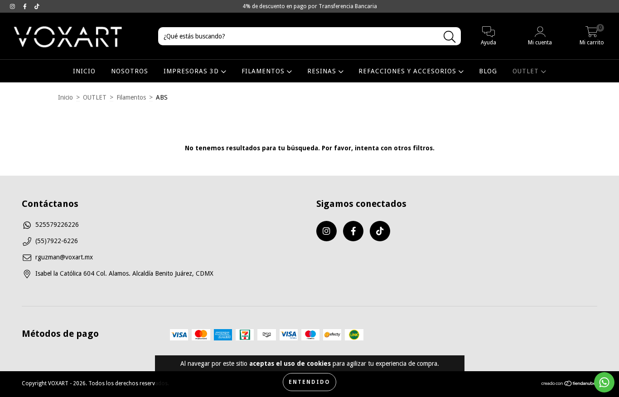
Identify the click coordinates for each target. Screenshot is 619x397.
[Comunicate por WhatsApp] (604, 382)
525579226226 (57, 224)
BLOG (488, 71)
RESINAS (323, 71)
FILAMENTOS (264, 71)
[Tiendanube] (569, 385)
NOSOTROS (129, 71)
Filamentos (131, 97)
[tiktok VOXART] (37, 6)
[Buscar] (449, 37)
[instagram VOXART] (13, 6)
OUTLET (527, 71)
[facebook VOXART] (26, 6)
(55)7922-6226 (56, 240)
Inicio (65, 97)
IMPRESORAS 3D (192, 71)
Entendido (309, 382)
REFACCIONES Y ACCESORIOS (408, 71)
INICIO (84, 71)
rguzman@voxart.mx (64, 257)
